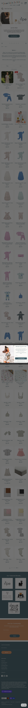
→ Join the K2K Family (21, 358)
